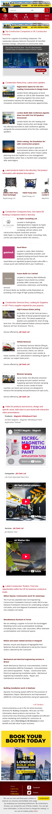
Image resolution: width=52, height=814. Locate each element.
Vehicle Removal (24, 342)
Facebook (36, 787)
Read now (41, 70)
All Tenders (39, 704)
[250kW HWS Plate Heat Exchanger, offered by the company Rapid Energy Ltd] (11, 184)
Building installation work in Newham (19, 688)
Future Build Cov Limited (27, 273)
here (36, 811)
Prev (5, 61)
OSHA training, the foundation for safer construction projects (31, 142)
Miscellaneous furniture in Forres (17, 619)
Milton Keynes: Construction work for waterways (24, 596)
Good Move (21, 247)
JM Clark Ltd (24, 332)
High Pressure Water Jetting (28, 309)
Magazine (14, 791)
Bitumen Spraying (24, 374)
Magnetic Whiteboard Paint (25, 416)
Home (13, 786)
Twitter (35, 793)
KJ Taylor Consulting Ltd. (27, 218)
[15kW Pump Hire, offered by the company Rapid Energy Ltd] (30, 184)
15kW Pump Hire (29, 193)
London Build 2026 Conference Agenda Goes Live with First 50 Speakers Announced (33, 115)
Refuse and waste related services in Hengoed (23, 641)
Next (46, 61)
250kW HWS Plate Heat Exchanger (10, 194)
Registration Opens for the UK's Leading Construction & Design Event (32, 87)
